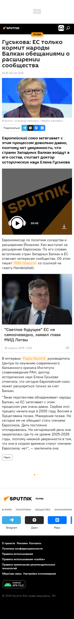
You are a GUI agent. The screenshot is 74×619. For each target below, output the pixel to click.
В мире (7, 509)
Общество (42, 509)
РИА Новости (24, 263)
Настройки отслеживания (39, 573)
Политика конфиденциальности (22, 548)
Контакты (35, 543)
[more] (67, 348)
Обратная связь (12, 573)
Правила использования (17, 554)
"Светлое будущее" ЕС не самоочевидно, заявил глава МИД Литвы (32, 334)
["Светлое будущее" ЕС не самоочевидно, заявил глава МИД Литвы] (37, 299)
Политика (23, 509)
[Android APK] (14, 584)
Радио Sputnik (34, 358)
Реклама (22, 543)
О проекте (8, 543)
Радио (7, 457)
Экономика (63, 509)
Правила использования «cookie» (23, 559)
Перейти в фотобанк (52, 120)
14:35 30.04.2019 (12, 73)
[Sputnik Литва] (12, 29)
